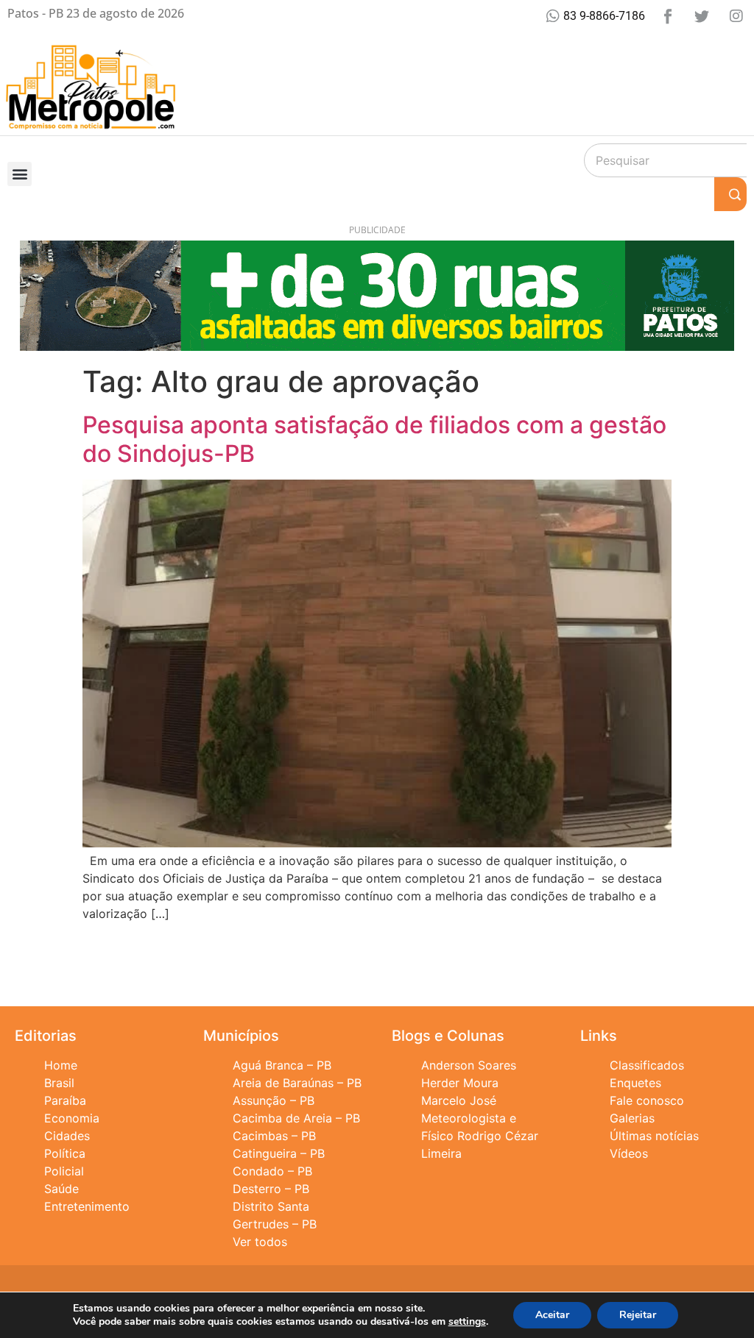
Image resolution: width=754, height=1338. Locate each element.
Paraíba (65, 1100)
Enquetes (635, 1082)
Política (64, 1153)
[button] (19, 174)
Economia (71, 1118)
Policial (64, 1171)
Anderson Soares (468, 1065)
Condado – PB (272, 1171)
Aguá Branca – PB (282, 1065)
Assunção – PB (273, 1100)
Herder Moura (459, 1082)
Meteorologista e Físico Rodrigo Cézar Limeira (479, 1136)
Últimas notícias (654, 1135)
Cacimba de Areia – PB (296, 1118)
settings (467, 1321)
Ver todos (260, 1241)
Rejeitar (637, 1315)
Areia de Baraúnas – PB (297, 1082)
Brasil (59, 1082)
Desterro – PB (271, 1188)
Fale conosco (647, 1100)
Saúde (61, 1188)
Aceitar (552, 1315)
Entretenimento (87, 1206)
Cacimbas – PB (274, 1135)
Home (60, 1065)
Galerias (632, 1118)
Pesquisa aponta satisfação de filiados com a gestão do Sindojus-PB (374, 438)
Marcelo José (458, 1100)
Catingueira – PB (279, 1153)
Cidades (67, 1135)
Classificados (647, 1065)
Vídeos (629, 1153)
